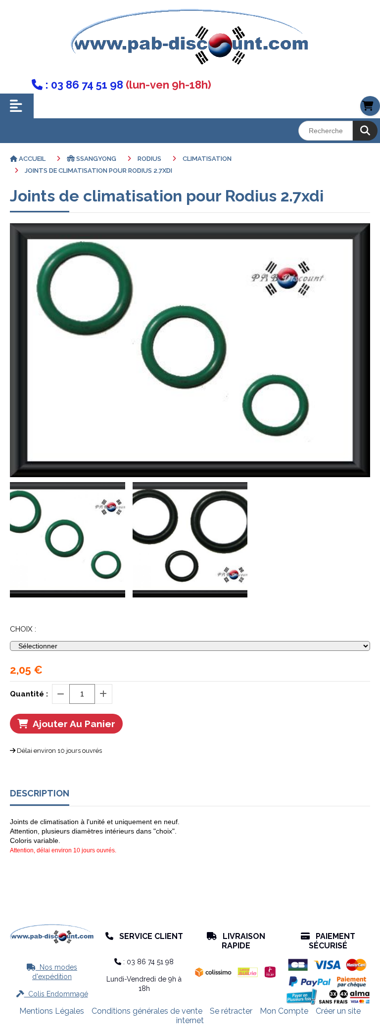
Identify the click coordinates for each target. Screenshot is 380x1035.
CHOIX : (23, 629)
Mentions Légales (51, 1011)
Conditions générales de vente (147, 1011)
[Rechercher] (365, 131)
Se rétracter (231, 1011)
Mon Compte (284, 1011)
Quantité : (29, 694)
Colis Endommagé (52, 994)
